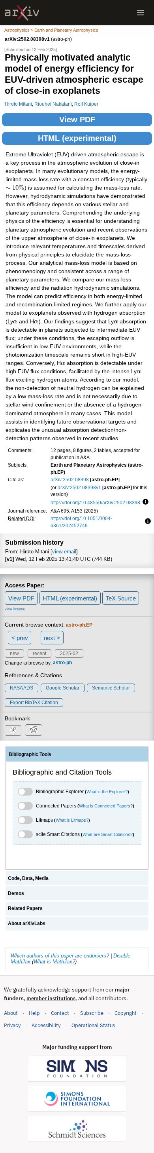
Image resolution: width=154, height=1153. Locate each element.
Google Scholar (62, 688)
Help (34, 1013)
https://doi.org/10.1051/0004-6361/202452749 (81, 522)
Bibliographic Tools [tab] (30, 754)
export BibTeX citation (34, 702)
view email (64, 552)
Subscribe (91, 1013)
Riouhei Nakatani (53, 103)
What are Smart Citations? (108, 834)
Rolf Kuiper (86, 103)
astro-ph (62, 663)
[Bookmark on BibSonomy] (13, 730)
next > (52, 637)
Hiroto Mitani (18, 103)
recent (39, 653)
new (14, 653)
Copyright (126, 1013)
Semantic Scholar (111, 688)
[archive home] (22, 13)
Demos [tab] (16, 893)
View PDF (77, 119)
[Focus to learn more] (144, 502)
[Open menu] (140, 12)
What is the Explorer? (107, 791)
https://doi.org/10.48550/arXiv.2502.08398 (95, 502)
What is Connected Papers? (106, 805)
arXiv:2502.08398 (70, 479)
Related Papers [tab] (25, 908)
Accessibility (46, 1025)
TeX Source (121, 598)
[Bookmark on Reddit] (33, 730)
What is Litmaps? (72, 820)
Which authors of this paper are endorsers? (60, 956)
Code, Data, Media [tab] (28, 878)
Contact (60, 1013)
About (11, 1013)
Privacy (12, 1025)
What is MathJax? (54, 962)
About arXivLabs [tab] (26, 923)
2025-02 (69, 653)
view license (15, 609)
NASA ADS (21, 688)
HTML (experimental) (77, 138)
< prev (19, 637)
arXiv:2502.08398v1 (79, 487)
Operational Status (93, 1025)
